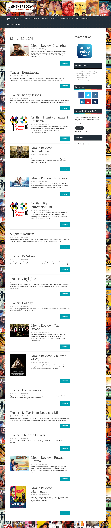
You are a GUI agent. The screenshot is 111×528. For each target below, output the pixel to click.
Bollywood (46, 49)
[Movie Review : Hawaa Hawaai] (19, 463)
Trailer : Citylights (23, 279)
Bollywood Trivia (48, 18)
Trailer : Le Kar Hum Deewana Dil (34, 413)
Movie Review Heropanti (49, 178)
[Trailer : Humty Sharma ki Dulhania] (19, 123)
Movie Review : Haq (82, 77)
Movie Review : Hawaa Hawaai (47, 459)
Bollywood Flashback (65, 18)
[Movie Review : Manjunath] (18, 497)
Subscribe (79, 128)
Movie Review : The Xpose (45, 327)
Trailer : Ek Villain (22, 256)
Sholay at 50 (80, 79)
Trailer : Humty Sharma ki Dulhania (49, 119)
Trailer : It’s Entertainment (41, 205)
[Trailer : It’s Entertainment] (19, 209)
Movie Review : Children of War (48, 357)
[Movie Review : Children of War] (18, 365)
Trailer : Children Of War (28, 435)
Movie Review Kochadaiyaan (41, 149)
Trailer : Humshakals (24, 72)
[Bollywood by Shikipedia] (21, 7)
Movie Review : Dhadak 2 (83, 81)
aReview (29, 524)
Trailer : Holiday (21, 303)
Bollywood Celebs (13, 25)
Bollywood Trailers (32, 18)
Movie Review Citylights (49, 46)
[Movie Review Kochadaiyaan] (19, 151)
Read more (65, 63)
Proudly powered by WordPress (13, 524)
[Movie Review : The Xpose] (19, 330)
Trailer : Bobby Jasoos (25, 95)
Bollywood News (82, 18)
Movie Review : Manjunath (42, 489)
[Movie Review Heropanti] (19, 182)
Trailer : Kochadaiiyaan (26, 390)
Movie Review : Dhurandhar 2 (84, 75)
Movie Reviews (17, 18)
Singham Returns (22, 234)
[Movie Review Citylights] (19, 50)
